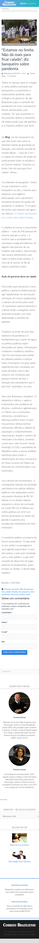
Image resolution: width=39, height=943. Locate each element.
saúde (28, 594)
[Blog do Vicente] (29, 3)
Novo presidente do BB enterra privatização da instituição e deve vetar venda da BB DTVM (19, 908)
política (22, 594)
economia (14, 594)
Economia (13, 76)
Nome (5, 622)
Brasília (15, 592)
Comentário (7, 613)
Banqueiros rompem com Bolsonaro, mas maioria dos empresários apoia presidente (19, 892)
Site (3, 642)
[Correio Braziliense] (10, 3)
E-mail (5, 632)
